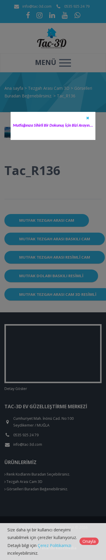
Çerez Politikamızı (54, 545)
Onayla (89, 541)
